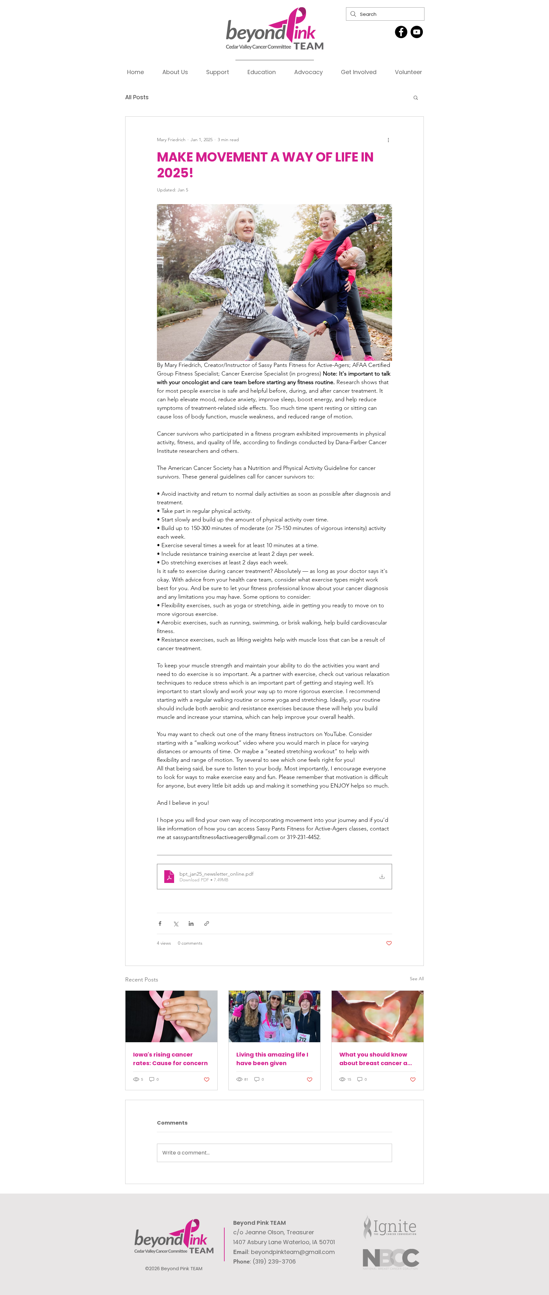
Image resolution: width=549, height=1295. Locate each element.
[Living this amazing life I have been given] (275, 1016)
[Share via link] (207, 923)
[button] (416, 97)
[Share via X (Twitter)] (176, 923)
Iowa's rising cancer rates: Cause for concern (170, 1058)
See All (417, 979)
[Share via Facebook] (160, 923)
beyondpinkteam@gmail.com (293, 1252)
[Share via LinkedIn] (191, 923)
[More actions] (388, 139)
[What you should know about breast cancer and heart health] (378, 1016)
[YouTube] (416, 32)
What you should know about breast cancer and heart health (377, 1058)
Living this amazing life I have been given (272, 1058)
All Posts (137, 97)
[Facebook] (401, 32)
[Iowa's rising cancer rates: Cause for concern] (171, 1016)
